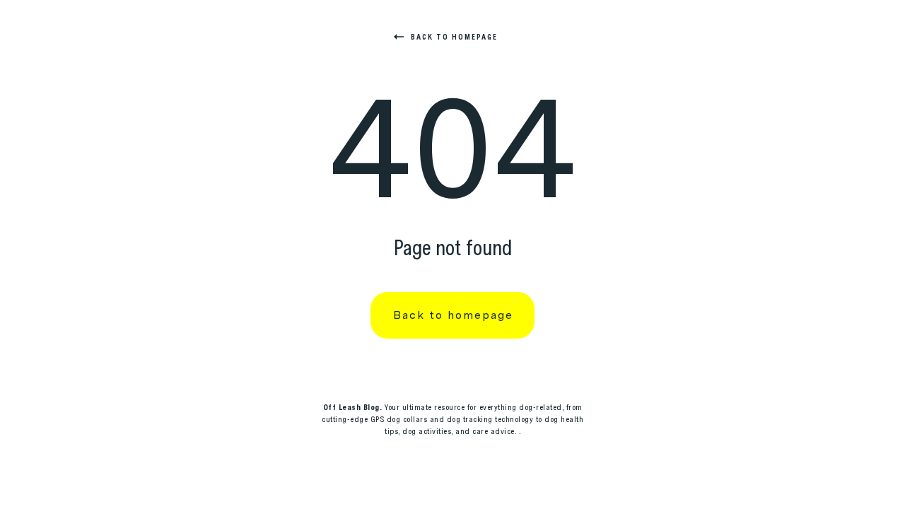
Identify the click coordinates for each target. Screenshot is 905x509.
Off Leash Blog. (353, 407)
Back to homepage (454, 37)
